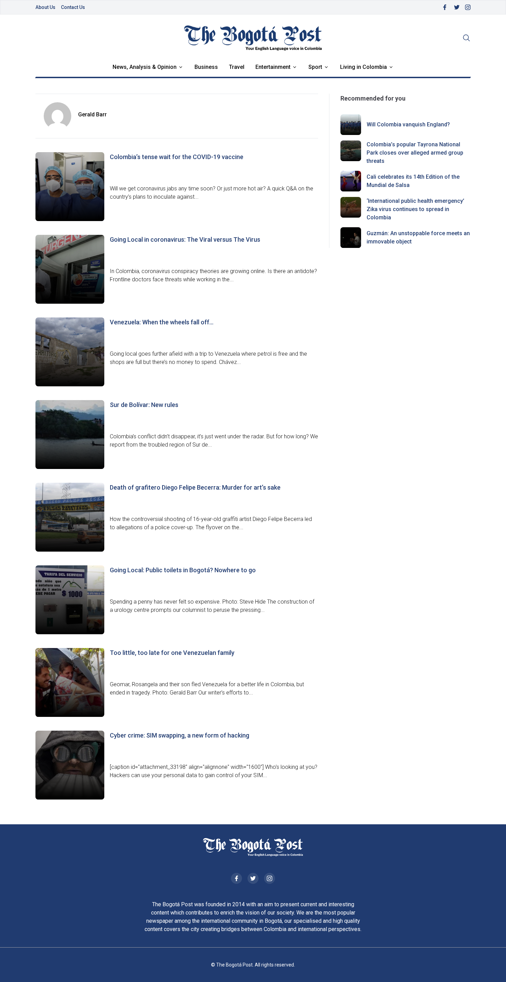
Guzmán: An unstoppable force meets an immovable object (418, 237)
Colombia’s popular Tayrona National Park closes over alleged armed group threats (415, 152)
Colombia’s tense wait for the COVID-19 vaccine (176, 156)
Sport (315, 67)
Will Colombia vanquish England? (408, 124)
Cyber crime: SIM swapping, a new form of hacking (179, 735)
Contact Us (73, 7)
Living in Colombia (363, 67)
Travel (236, 67)
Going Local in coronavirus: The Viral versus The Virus (185, 239)
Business (206, 67)
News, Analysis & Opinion (145, 67)
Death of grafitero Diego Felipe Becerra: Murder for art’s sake (195, 487)
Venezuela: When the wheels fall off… (161, 322)
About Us (45, 7)
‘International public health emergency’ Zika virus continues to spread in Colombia (415, 209)
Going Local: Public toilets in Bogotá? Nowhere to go (183, 570)
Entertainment (273, 67)
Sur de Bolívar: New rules (144, 404)
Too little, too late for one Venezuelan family (172, 652)
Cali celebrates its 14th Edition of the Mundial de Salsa (413, 181)
